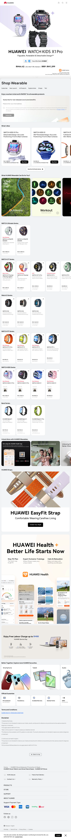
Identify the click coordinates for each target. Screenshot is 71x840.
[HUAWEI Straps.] (35, 502)
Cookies (30, 829)
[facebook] (5, 817)
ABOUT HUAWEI (9, 798)
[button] (59, 2)
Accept (58, 835)
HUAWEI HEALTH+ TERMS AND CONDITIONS (12, 713)
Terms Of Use (13, 829)
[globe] (4, 825)
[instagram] (12, 817)
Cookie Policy (19, 837)
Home (6, 767)
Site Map (6, 829)
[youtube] (16, 817)
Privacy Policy (61, 109)
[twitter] (8, 817)
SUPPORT (7, 794)
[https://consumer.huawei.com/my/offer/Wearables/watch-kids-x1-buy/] (35, 43)
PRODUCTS (8, 785)
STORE (6, 790)
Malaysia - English (9, 826)
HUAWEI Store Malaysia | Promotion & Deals (25, 767)
